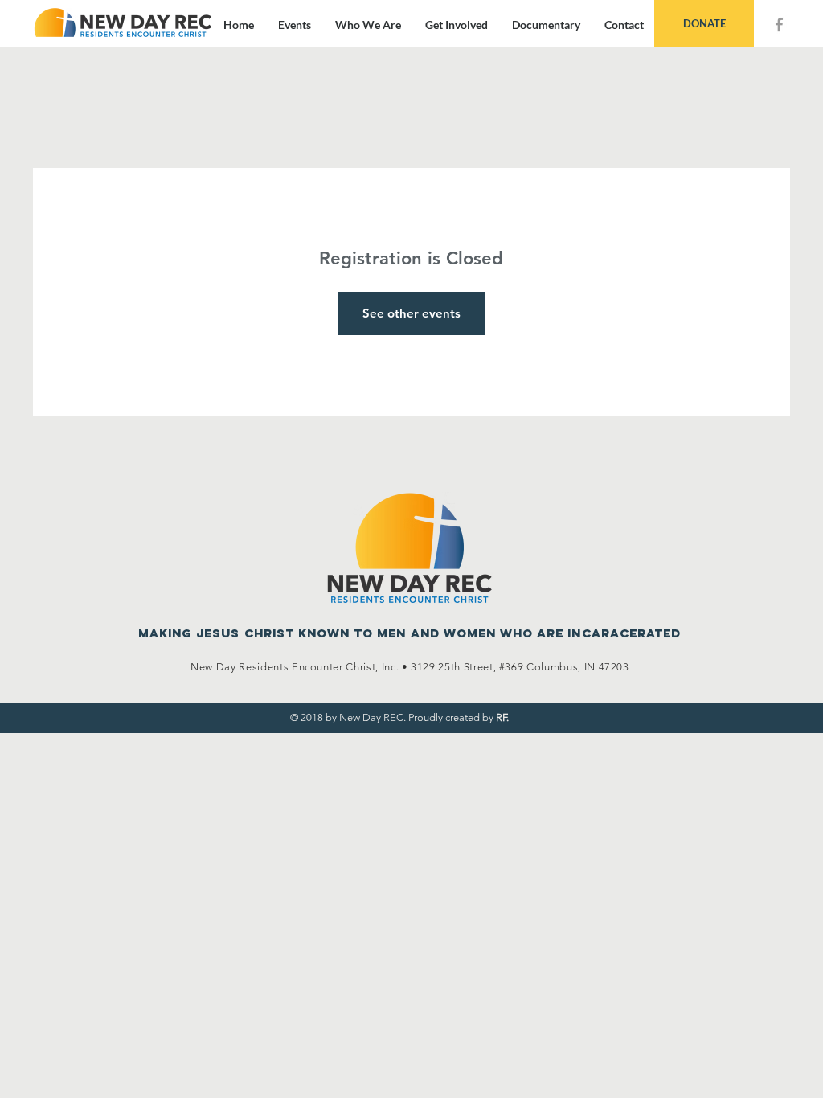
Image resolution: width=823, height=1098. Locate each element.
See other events (411, 313)
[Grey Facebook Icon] (779, 24)
